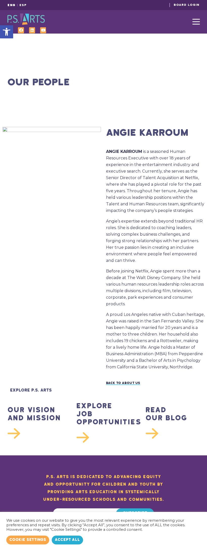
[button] (6, 31)
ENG (12, 5)
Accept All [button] (67, 540)
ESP (23, 5)
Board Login (186, 5)
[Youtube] (43, 30)
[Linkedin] (32, 30)
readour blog (167, 414)
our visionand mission (34, 414)
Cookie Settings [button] (27, 540)
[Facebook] (21, 30)
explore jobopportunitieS (103, 414)
